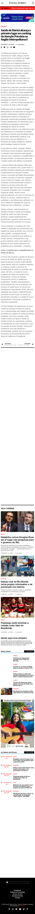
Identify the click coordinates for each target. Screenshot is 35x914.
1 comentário (18, 594)
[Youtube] (19, 909)
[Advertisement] (17, 426)
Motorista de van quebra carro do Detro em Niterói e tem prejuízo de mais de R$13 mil (23, 786)
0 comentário (20, 44)
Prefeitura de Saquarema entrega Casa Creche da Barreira (21, 659)
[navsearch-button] (32, 3)
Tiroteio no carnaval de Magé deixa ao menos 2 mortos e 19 (22, 667)
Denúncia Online (17, 896)
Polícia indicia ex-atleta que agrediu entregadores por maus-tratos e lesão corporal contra (23, 675)
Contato (17, 898)
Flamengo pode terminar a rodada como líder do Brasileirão (14, 625)
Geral (14, 782)
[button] (4, 47)
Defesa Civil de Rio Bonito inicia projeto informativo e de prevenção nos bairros (16, 584)
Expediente (17, 890)
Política (3, 534)
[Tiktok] (23, 909)
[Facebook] (8, 909)
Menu (2, 3)
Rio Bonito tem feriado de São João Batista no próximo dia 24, (23, 691)
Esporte (3, 620)
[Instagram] (12, 909)
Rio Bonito (3, 578)
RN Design (22, 905)
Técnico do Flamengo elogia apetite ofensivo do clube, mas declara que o (23, 684)
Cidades (4, 26)
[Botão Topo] (26, 909)
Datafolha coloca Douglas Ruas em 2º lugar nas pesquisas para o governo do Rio (17, 540)
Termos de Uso (17, 894)
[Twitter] (15, 909)
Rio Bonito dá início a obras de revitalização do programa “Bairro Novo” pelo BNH (23, 795)
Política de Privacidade (17, 892)
